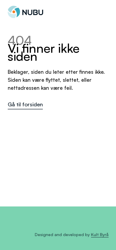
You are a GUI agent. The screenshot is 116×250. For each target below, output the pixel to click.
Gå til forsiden (25, 104)
